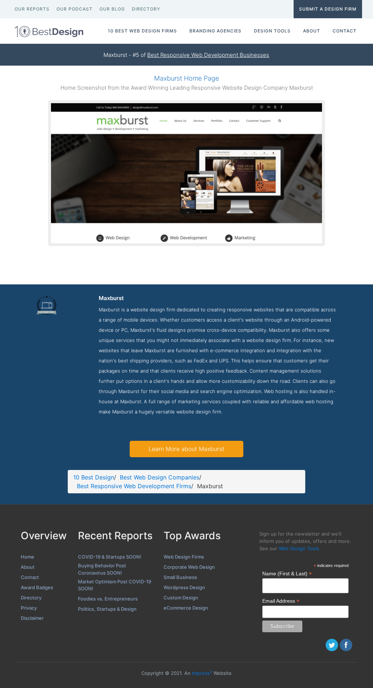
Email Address (280, 601)
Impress (202, 673)
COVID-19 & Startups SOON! (109, 557)
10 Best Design (93, 477)
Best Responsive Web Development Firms (134, 486)
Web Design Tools (299, 548)
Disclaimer (32, 618)
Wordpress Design (184, 587)
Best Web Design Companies (159, 477)
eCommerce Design (186, 608)
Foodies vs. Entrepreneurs (108, 599)
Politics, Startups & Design (107, 609)
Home (27, 557)
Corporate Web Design (189, 567)
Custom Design (181, 597)
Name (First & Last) (287, 573)
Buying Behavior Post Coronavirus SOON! (102, 569)
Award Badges (37, 587)
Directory (31, 597)
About (28, 567)
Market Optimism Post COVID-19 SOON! (114, 585)
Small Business (180, 577)
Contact (30, 577)
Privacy (29, 608)
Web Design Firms (184, 557)
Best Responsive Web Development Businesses (208, 54)
